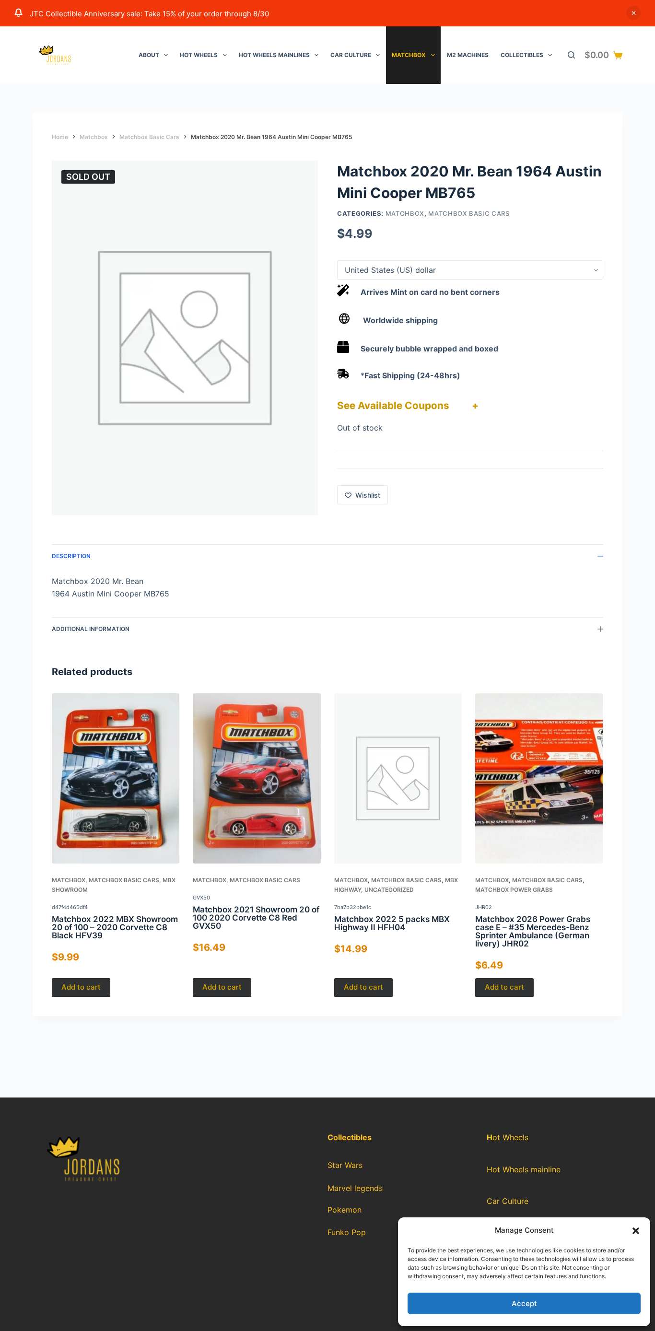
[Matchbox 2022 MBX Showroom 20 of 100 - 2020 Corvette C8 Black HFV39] (115, 778)
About (149, 54)
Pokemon (345, 1210)
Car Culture (350, 54)
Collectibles (522, 54)
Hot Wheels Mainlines (274, 54)
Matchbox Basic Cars (468, 213)
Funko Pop (347, 1232)
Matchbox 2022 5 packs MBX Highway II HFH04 (392, 923)
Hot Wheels (199, 54)
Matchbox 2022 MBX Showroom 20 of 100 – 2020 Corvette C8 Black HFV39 (115, 927)
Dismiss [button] (633, 13)
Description (71, 556)
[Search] (571, 54)
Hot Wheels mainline (524, 1169)
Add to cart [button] (81, 987)
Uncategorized (389, 889)
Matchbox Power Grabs (514, 889)
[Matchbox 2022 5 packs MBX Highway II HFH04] (398, 778)
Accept (524, 1303)
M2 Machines (468, 54)
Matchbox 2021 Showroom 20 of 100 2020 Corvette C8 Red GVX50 (256, 918)
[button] (636, 1231)
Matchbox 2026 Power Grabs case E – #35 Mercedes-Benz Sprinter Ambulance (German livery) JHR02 (532, 931)
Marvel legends (355, 1188)
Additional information (90, 628)
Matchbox (409, 54)
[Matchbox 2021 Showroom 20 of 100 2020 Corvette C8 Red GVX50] (257, 778)
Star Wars (345, 1165)
